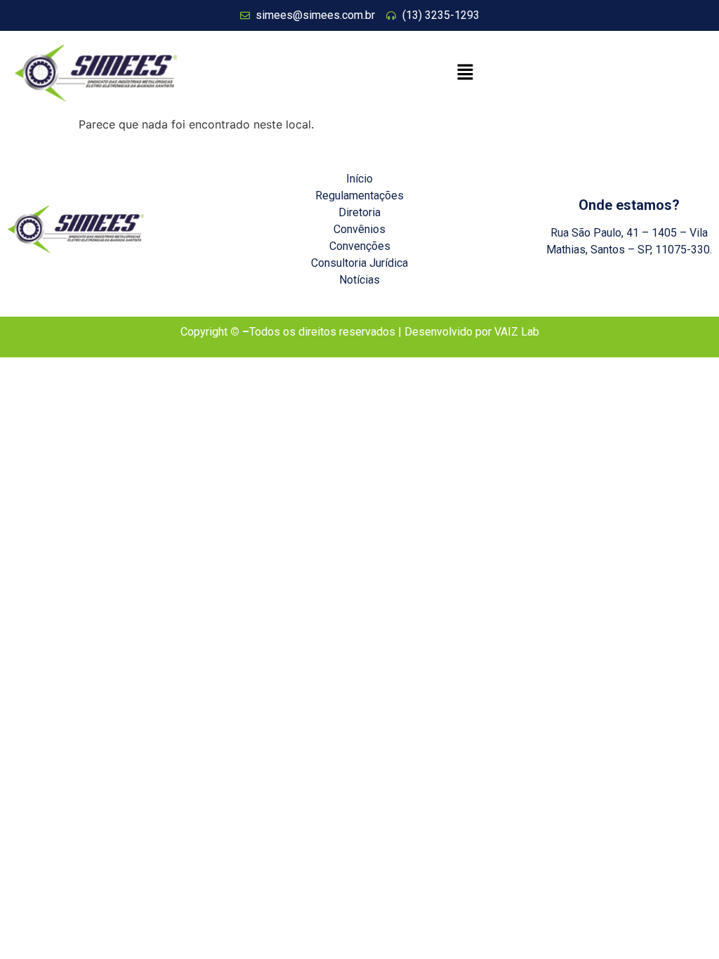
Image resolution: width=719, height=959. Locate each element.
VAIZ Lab (516, 331)
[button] (465, 73)
